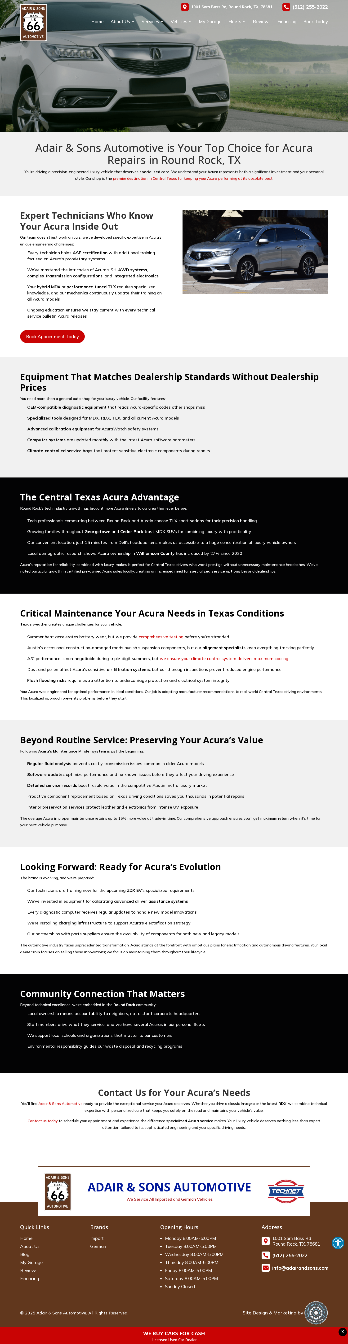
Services (150, 22)
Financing (286, 22)
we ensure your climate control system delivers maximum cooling (224, 658)
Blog (24, 1254)
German (98, 1246)
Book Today (315, 22)
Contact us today (43, 1120)
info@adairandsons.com (300, 1268)
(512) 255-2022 (310, 7)
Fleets (234, 22)
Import (97, 1238)
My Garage (210, 22)
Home (97, 22)
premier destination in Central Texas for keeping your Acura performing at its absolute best (192, 178)
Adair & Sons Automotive (60, 1103)
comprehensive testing (161, 636)
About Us (120, 22)
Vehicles (179, 22)
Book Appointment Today (52, 336)
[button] (338, 1243)
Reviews (262, 22)
